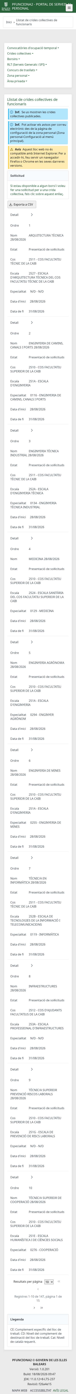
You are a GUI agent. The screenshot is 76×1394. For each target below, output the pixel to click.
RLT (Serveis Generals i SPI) (26, 64)
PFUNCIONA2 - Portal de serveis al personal (42, 6)
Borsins (12, 59)
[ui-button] (69, 7)
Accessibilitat (40, 1390)
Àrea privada (16, 81)
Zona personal (17, 76)
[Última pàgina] (41, 1307)
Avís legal (60, 1390)
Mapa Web (19, 1390)
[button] (32, 215)
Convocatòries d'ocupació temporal (32, 48)
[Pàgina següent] (34, 1307)
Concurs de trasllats (21, 70)
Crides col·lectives (19, 53)
